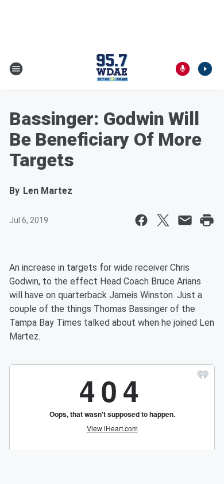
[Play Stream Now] (205, 69)
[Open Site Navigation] (16, 69)
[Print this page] (207, 220)
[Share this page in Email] (185, 220)
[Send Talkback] (183, 69)
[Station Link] (112, 68)
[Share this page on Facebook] (141, 220)
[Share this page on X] (163, 220)
